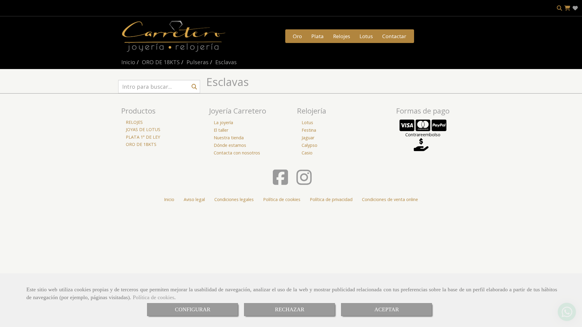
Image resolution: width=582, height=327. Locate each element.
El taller (221, 130)
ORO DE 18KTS (141, 144)
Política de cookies (153, 297)
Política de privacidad (331, 199)
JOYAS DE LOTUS (143, 129)
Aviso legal (194, 199)
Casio (307, 153)
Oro (297, 36)
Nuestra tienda (229, 137)
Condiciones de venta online (390, 199)
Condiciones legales (234, 199)
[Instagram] (304, 182)
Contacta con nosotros (237, 153)
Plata (317, 36)
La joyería (223, 122)
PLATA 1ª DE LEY (143, 137)
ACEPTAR (386, 309)
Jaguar (308, 137)
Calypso (309, 145)
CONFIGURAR (192, 309)
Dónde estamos (230, 145)
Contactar (394, 36)
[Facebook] (280, 182)
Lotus (366, 36)
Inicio (169, 199)
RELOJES (134, 122)
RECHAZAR (289, 309)
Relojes (341, 36)
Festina (309, 130)
